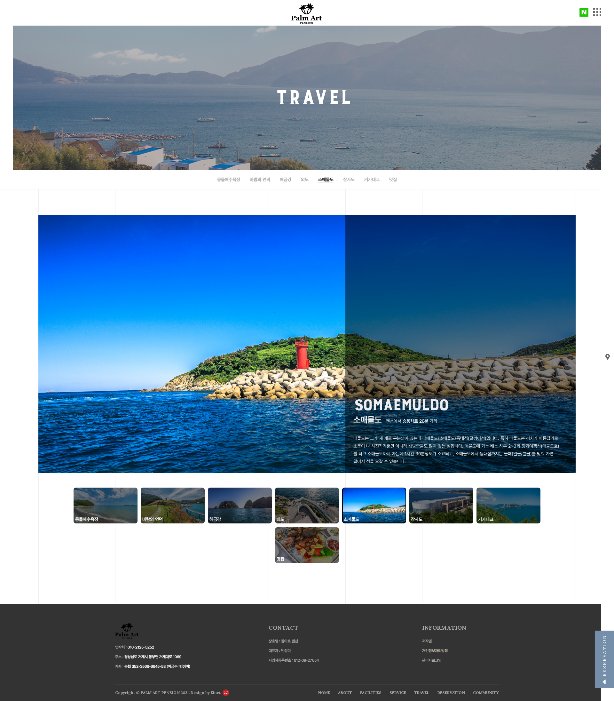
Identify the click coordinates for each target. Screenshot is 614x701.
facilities (371, 692)
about (345, 692)
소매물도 (326, 179)
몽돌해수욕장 (228, 179)
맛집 (393, 179)
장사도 (349, 179)
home (324, 692)
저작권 (427, 641)
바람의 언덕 (260, 179)
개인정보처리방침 (435, 651)
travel (421, 692)
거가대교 (372, 179)
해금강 (285, 179)
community (486, 692)
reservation (604, 657)
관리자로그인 (431, 660)
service (398, 692)
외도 (305, 179)
